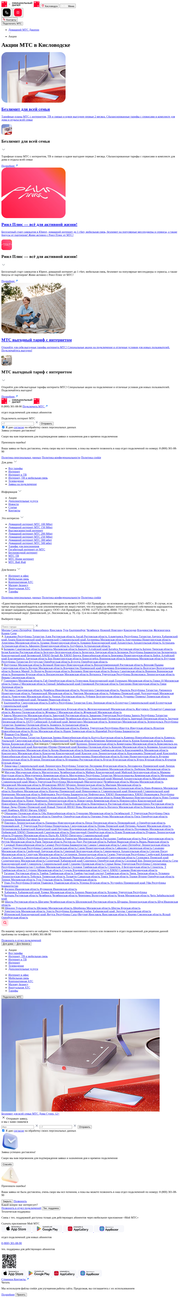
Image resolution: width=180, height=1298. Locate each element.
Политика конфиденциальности (61, 457)
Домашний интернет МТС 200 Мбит (30, 533)
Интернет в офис (18, 575)
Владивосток (145, 630)
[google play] (47, 1231)
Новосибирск (41, 630)
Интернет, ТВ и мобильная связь (28, 477)
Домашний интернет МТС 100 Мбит (30, 524)
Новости (13, 504)
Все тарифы (15, 468)
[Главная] (20, 6)
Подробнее (8, 165)
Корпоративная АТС (20, 582)
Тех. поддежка (51, 1208)
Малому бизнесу (18, 585)
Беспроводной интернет (22, 552)
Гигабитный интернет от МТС (26, 549)
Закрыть (7, 1201)
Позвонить (20, 1201)
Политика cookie (91, 457)
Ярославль (56, 630)
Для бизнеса (23, 944)
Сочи (13, 633)
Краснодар (130, 630)
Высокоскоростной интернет (25, 530)
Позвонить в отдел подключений (21, 940)
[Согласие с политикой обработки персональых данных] (3, 427)
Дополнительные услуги (23, 501)
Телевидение (16, 481)
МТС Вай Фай (17, 562)
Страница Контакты (13, 1279)
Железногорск (161, 630)
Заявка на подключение (22, 484)
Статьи (12, 507)
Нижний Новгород (111, 630)
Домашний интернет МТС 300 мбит (30, 539)
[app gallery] (78, 1231)
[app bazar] (109, 1231)
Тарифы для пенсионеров (23, 546)
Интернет (14, 471)
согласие (19, 427)
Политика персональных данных (21, 457)
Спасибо (7, 1164)
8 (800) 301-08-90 (11, 1243)
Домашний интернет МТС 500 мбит (30, 543)
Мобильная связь (18, 578)
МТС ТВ (13, 555)
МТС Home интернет (21, 558)
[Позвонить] (6, 12)
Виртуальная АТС (19, 588)
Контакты (11, 20)
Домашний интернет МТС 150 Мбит (30, 527)
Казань (5, 633)
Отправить (46, 423)
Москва (6, 630)
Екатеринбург (77, 630)
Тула (65, 630)
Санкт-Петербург (21, 630)
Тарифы (13, 591)
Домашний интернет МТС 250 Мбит (30, 536)
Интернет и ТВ (17, 474)
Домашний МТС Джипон (23, 29)
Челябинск (92, 630)
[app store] (16, 1231)
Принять (21, 1294)
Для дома (8, 944)
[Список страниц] (18, 12)
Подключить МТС (12, 997)
